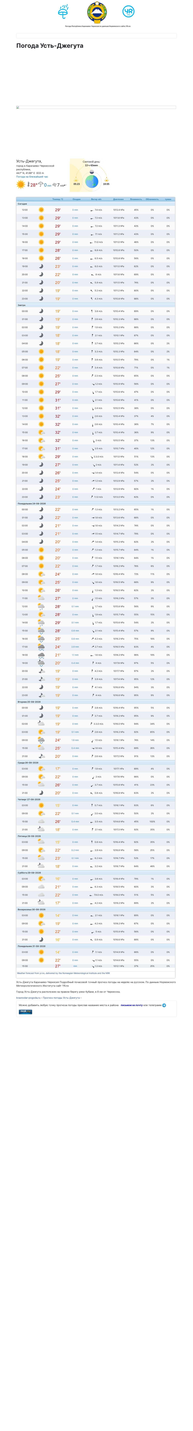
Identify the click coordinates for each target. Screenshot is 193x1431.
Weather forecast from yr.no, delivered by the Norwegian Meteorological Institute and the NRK (64, 973)
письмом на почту (132, 1005)
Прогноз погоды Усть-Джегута (62, 997)
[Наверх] (188, 1425)
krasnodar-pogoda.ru (28, 997)
